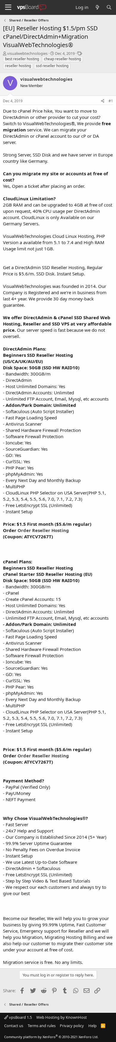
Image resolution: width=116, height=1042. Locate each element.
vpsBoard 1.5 (20, 1017)
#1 (111, 100)
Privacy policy (72, 1025)
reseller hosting (18, 65)
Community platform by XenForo (51, 1037)
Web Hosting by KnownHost (61, 1017)
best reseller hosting (22, 58)
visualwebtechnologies (27, 53)
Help (92, 1025)
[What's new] (97, 7)
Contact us (13, 1025)
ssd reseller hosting (52, 65)
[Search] (109, 7)
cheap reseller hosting (62, 58)
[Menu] (8, 7)
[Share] (102, 101)
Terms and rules (42, 1025)
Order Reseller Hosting (43, 530)
